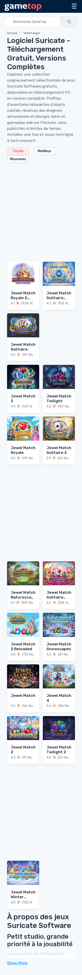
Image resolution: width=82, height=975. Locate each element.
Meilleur (44, 151)
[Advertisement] (41, 209)
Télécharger (31, 33)
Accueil (12, 33)
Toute (18, 151)
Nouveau (18, 159)
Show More (17, 963)
